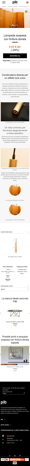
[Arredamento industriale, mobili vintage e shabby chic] (15, 2)
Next (28, 18)
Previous (1, 18)
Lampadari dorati (22, 269)
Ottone (22, 273)
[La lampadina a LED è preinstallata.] (15, 209)
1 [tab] (12, 25)
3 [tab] (17, 25)
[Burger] (3, 2)
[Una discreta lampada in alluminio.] (15, 190)
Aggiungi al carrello (15, 56)
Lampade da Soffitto (12, 6)
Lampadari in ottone (22, 271)
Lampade (4, 6)
